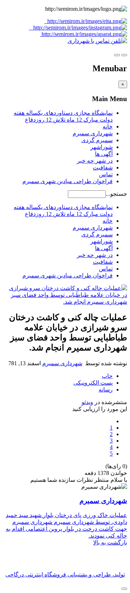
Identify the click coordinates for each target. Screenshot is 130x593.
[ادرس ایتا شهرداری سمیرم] (78, 24)
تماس (106, 174)
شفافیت (103, 167)
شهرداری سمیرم (93, 133)
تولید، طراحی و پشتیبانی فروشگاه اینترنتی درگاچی (65, 574)
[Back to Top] (124, 589)
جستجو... (116, 194)
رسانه (106, 389)
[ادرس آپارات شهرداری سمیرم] (83, 34)
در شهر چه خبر (95, 161)
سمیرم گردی (97, 140)
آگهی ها (104, 154)
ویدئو (87, 402)
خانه (108, 126)
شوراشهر (101, 147)
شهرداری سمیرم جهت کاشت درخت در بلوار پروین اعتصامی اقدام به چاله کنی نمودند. (66, 529)
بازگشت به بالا (110, 542)
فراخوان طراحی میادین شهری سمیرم (67, 181)
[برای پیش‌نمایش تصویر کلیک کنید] (65, 302)
